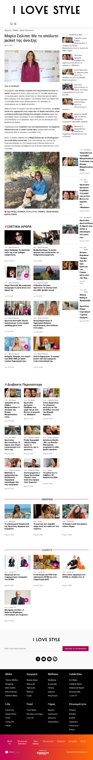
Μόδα (15, 30)
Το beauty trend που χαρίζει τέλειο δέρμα (74, 525)
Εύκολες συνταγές (35, 714)
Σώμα (40, 521)
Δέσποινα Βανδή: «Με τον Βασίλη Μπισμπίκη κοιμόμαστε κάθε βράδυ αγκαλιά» (51, 445)
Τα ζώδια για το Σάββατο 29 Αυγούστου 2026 (50, 475)
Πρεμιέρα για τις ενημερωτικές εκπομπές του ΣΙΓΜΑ (16, 577)
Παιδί (7, 718)
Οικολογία (73, 725)
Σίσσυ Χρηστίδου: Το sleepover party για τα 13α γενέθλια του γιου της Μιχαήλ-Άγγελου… (51, 409)
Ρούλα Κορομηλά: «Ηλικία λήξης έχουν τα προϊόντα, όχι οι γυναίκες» (31, 445)
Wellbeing (52, 680)
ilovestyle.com (83, 752)
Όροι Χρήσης (36, 742)
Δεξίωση (52, 718)
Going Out (9, 722)
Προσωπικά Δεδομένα (22, 742)
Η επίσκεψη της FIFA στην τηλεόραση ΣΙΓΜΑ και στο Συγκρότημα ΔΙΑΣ (45, 577)
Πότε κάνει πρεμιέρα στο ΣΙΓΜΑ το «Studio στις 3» (74, 576)
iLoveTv (47, 550)
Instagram (73, 741)
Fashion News (11, 695)
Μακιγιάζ (12, 521)
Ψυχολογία (52, 695)
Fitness (51, 688)
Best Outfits (10, 688)
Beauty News (32, 680)
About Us (9, 742)
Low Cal (30, 718)
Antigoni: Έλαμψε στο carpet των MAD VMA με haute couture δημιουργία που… (17, 358)
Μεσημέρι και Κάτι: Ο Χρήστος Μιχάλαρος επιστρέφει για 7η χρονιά (16, 612)
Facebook (61, 741)
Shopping (9, 684)
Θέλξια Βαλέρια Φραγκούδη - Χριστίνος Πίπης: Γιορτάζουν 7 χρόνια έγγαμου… (85, 306)
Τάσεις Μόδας (11, 680)
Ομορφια (47, 499)
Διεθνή (72, 718)
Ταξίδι (8, 725)
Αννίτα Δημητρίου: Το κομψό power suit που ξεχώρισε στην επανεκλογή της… (46, 358)
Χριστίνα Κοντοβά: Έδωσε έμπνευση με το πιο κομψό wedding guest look (17, 323)
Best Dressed (26, 30)
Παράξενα (73, 722)
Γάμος (51, 704)
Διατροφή (52, 684)
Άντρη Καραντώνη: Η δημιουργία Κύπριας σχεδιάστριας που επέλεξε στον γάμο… (45, 324)
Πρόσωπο (70, 521)
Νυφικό (51, 710)
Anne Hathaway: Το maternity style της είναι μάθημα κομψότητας (17, 252)
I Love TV (12, 572)
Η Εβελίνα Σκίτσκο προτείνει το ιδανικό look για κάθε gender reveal (45, 287)
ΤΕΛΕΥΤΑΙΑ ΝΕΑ (75, 35)
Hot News (12, 400)
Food (30, 704)
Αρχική (8, 30)
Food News (31, 710)
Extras (72, 729)
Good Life (9, 710)
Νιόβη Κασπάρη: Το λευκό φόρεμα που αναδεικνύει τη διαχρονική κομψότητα (46, 252)
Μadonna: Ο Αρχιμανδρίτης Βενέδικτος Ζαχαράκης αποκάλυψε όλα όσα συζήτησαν (12, 479)
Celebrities (75, 674)
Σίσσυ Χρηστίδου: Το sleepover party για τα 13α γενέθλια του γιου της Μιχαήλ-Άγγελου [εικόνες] (75, 75)
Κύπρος (72, 710)
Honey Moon (53, 722)
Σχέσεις (51, 692)
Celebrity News (53, 400)
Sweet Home (10, 714)
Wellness (53, 674)
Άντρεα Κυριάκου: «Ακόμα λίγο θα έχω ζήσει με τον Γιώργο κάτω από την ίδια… (84, 265)
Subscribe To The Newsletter (75, 649)
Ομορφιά (32, 674)
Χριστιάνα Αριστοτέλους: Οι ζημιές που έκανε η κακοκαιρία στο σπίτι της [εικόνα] (75, 90)
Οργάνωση (52, 714)
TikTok (83, 741)
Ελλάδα (72, 714)
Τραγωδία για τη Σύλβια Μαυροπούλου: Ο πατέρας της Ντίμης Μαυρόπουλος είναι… (12, 410)
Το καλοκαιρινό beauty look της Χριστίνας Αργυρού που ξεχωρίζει (17, 526)
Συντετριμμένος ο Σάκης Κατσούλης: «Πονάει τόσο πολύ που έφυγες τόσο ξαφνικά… (32, 477)
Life (7, 704)
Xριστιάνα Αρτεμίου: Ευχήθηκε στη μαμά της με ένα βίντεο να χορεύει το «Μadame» (32, 409)
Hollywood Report (76, 688)
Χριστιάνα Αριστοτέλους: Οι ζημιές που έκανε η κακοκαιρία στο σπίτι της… (12, 445)
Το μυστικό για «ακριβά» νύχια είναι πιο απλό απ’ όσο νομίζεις (46, 526)
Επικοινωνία (48, 741)
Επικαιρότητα (77, 704)
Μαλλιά (30, 692)
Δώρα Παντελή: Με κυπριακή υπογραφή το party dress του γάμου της (18, 287)
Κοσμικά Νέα (74, 692)
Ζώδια (49, 470)
